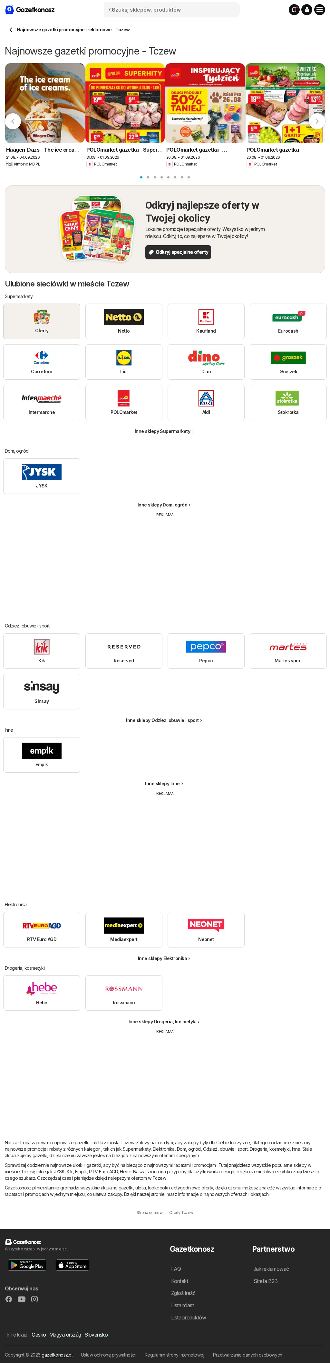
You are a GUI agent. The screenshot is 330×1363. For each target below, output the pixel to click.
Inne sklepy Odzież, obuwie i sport (162, 720)
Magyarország (65, 1334)
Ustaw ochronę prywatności (108, 1355)
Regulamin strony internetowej (174, 1355)
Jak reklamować (271, 1269)
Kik (70, 1171)
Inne (296, 1149)
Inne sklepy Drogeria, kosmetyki (162, 1021)
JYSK (59, 1171)
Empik (81, 1171)
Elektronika (163, 1149)
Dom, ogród (189, 1149)
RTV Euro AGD (103, 1171)
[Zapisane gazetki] (294, 9)
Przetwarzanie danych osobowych (247, 1355)
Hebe (125, 1171)
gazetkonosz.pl (57, 1355)
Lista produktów (188, 1317)
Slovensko (96, 1334)
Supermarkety (136, 1149)
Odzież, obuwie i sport (225, 1149)
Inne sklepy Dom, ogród (163, 504)
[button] (306, 9)
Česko (39, 1334)
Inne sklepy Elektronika (162, 958)
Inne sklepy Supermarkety (162, 431)
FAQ (176, 1269)
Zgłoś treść (183, 1293)
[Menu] (319, 9)
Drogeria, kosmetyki (269, 1149)
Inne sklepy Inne (162, 783)
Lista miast (182, 1305)
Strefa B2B (266, 1281)
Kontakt (179, 1281)
